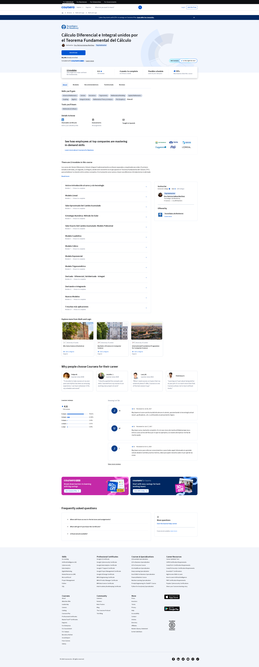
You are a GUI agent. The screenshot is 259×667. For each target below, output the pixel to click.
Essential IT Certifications (174, 571)
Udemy (64, 644)
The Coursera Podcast (103, 611)
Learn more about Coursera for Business (79, 150)
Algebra (74, 99)
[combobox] (114, 7)
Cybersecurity (66, 565)
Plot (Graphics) (120, 99)
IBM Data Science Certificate (105, 583)
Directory (134, 623)
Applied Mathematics (134, 96)
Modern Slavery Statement (140, 629)
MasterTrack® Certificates (70, 620)
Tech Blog (100, 614)
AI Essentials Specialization (140, 559)
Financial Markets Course (139, 577)
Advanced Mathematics (70, 96)
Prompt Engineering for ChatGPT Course (144, 583)
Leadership (65, 604)
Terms (133, 604)
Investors (134, 601)
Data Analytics (66, 568)
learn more (174, 531)
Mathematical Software (70, 109)
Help (133, 611)
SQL (63, 586)
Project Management (68, 580)
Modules (76, 85)
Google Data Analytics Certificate (107, 565)
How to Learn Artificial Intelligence (176, 577)
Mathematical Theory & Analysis (103, 99)
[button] (88, 7)
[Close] (194, 17)
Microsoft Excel (66, 577)
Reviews (122, 85)
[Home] (62, 13)
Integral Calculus (85, 99)
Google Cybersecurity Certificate (107, 562)
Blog (98, 607)
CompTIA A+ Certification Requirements (178, 565)
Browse (69, 13)
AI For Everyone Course (139, 565)
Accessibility (135, 614)
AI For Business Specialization (141, 562)
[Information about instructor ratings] (169, 189)
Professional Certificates (69, 617)
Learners (99, 598)
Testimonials (108, 85)
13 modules (72, 70)
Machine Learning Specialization (141, 580)
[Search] (140, 7)
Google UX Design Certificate (105, 574)
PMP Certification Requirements (176, 580)
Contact (134, 617)
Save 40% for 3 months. (145, 17)
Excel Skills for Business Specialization (143, 574)
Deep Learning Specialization (140, 571)
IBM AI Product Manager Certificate (107, 580)
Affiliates (134, 626)
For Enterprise (66, 626)
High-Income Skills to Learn (174, 574)
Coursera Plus (66, 614)
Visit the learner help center (167, 524)
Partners (99, 601)
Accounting (65, 559)
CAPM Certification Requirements (176, 562)
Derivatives (92, 96)
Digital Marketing (67, 571)
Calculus (82, 96)
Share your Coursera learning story (176, 586)
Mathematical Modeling (118, 96)
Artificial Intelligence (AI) (69, 562)
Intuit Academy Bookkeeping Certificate (109, 586)
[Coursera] (68, 7)
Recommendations (91, 85)
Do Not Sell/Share (137, 632)
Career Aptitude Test (172, 559)
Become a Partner (67, 635)
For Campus (65, 632)
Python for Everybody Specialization (143, 586)
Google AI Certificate (103, 559)
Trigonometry (103, 96)
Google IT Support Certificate (106, 568)
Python (64, 583)
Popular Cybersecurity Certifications (177, 583)
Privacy (134, 607)
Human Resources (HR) (69, 574)
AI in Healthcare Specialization (141, 568)
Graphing (65, 99)
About (65, 85)
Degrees (64, 623)
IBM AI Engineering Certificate (106, 577)
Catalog (64, 611)
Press (133, 598)
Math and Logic (79, 13)
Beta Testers (101, 604)
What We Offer (66, 601)
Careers (64, 607)
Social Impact (66, 638)
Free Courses (66, 641)
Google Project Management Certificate (109, 571)
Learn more (90, 61)
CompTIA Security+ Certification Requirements (180, 568)
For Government (67, 629)
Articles (134, 620)
